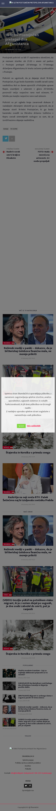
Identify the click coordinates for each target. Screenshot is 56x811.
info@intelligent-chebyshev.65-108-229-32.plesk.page (31, 773)
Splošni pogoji (28, 760)
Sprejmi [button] (21, 425)
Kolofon (28, 765)
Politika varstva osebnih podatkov (28, 762)
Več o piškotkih (34, 425)
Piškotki (28, 768)
